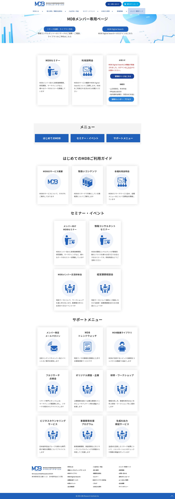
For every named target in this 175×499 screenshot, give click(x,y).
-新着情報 (121, 470)
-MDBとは (70, 467)
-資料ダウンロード (124, 477)
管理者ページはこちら (122, 76)
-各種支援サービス (72, 480)
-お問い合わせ (122, 473)
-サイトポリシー (123, 487)
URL (52, 80)
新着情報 (120, 11)
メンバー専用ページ (136, 11)
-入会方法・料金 (97, 467)
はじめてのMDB (52, 138)
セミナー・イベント (87, 138)
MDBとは (36, 11)
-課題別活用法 (97, 473)
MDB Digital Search (117, 29)
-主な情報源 (70, 487)
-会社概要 (121, 483)
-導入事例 (96, 470)
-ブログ (95, 483)
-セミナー (96, 477)
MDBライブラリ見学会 (99, 480)
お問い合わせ (114, 4)
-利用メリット (71, 483)
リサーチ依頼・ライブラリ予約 (59, 29)
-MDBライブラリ (72, 473)
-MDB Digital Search (73, 477)
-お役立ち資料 (97, 487)
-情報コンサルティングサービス (76, 470)
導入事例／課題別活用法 (54, 11)
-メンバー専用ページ (124, 467)
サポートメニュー (123, 138)
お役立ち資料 (105, 11)
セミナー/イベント (89, 11)
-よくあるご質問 (123, 480)
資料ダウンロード (132, 4)
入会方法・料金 (74, 11)
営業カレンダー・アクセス (121, 99)
